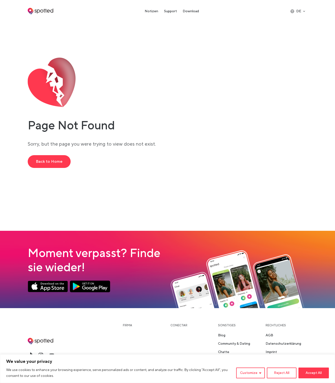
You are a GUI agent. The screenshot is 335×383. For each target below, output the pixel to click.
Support (170, 11)
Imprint (271, 352)
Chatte (223, 352)
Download (191, 11)
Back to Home (49, 161)
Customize (249, 373)
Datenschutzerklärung (283, 344)
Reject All (281, 373)
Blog (221, 335)
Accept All (314, 373)
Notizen (151, 11)
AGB (269, 335)
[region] (167, 368)
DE (298, 11)
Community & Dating (234, 344)
